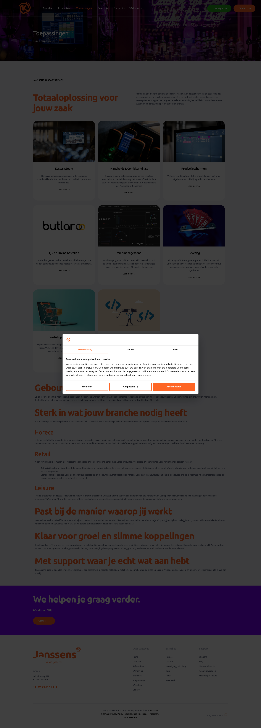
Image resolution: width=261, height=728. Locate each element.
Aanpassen (129, 386)
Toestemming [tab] (85, 349)
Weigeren (87, 386)
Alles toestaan (173, 386)
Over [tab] (175, 349)
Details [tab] (130, 349)
